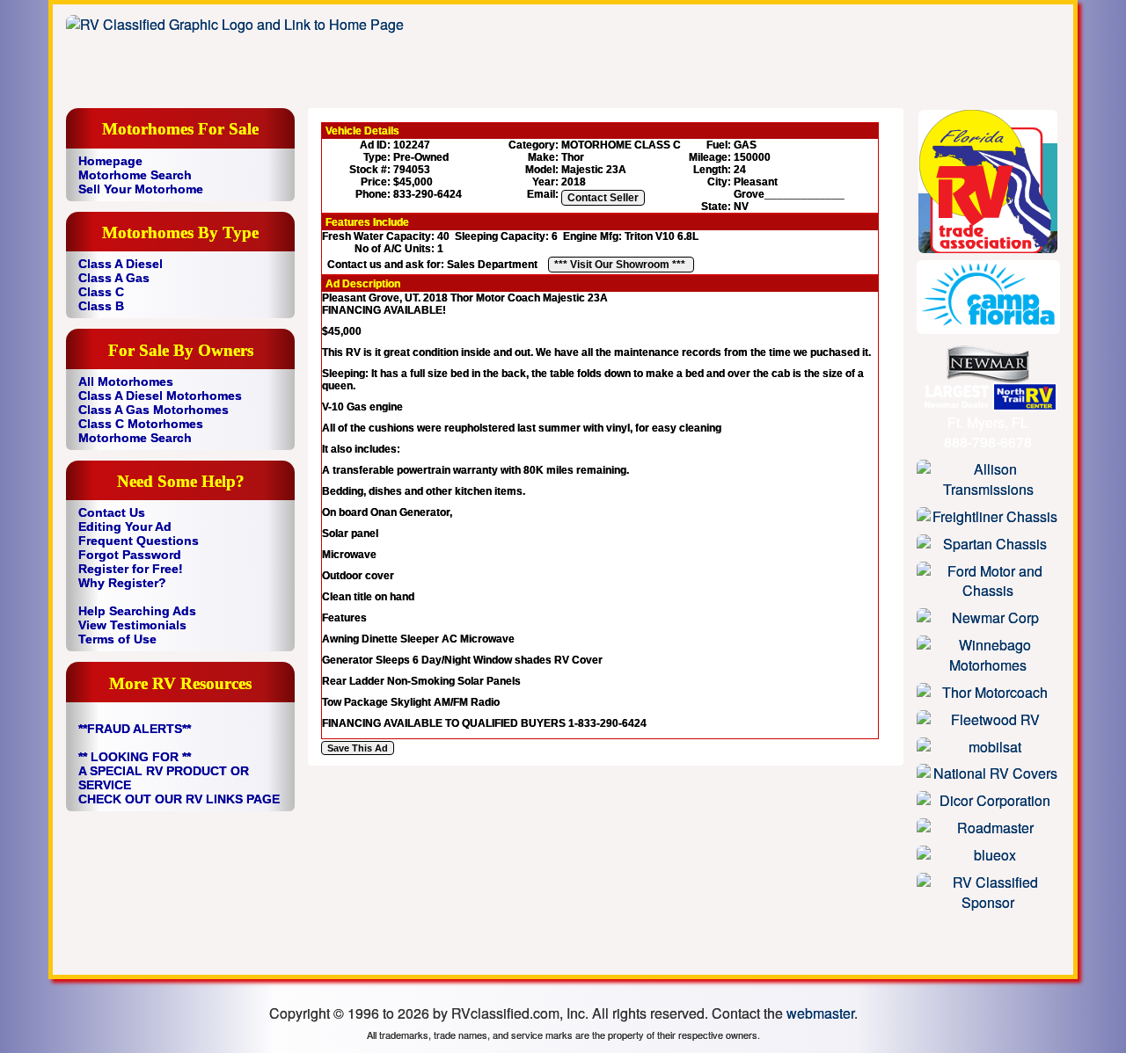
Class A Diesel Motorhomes (160, 396)
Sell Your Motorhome (140, 189)
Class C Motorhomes (140, 424)
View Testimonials (132, 625)
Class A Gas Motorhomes (153, 410)
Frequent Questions (138, 541)
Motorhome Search (135, 175)
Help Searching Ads (137, 611)
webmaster (820, 1013)
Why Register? (122, 583)
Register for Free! (130, 569)
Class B (101, 306)
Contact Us (111, 512)
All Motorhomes (125, 381)
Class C (101, 292)
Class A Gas (114, 278)
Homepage (110, 161)
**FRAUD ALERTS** (134, 729)
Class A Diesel (120, 264)
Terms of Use (117, 639)
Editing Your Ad (125, 526)
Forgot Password (129, 555)
